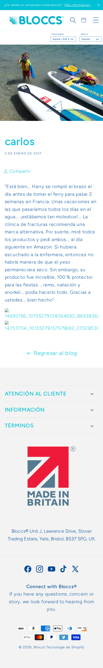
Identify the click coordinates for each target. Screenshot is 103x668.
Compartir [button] (20, 171)
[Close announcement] (98, 5)
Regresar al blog (55, 353)
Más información (77, 5)
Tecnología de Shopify (65, 647)
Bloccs (39, 647)
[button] (73, 20)
